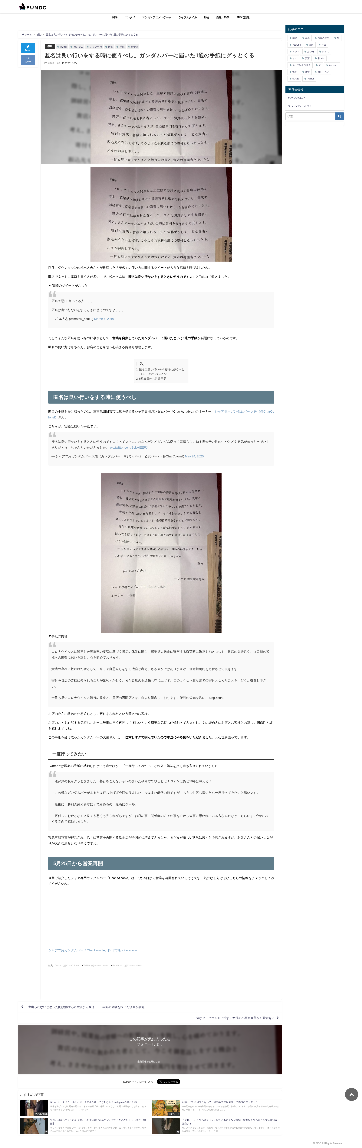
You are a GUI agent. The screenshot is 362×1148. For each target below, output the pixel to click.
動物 (206, 17)
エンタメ (130, 17)
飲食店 (134, 47)
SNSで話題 (243, 17)
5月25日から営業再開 (152, 378)
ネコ (324, 45)
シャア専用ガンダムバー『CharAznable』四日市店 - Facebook (92, 950)
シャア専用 (96, 47)
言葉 (307, 58)
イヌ (294, 58)
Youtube (296, 45)
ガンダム (78, 47)
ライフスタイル (187, 17)
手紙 (122, 47)
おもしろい (323, 72)
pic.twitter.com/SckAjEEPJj (129, 447)
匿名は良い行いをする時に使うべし (161, 369)
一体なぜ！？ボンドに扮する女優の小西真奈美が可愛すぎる (234, 1017)
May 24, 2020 (194, 456)
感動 (49, 46)
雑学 (115, 17)
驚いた (310, 51)
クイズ (325, 51)
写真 (307, 38)
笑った (295, 79)
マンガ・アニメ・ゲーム (156, 17)
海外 (294, 72)
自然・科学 (222, 17)
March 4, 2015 (104, 318)
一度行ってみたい (156, 373)
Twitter (63, 47)
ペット (295, 51)
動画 (311, 45)
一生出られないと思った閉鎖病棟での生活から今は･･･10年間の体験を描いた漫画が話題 (85, 1006)
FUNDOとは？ (296, 97)
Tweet (28, 50)
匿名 (110, 47)
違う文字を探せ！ (301, 65)
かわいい (333, 65)
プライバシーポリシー (301, 106)
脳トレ (321, 58)
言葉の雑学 (323, 38)
